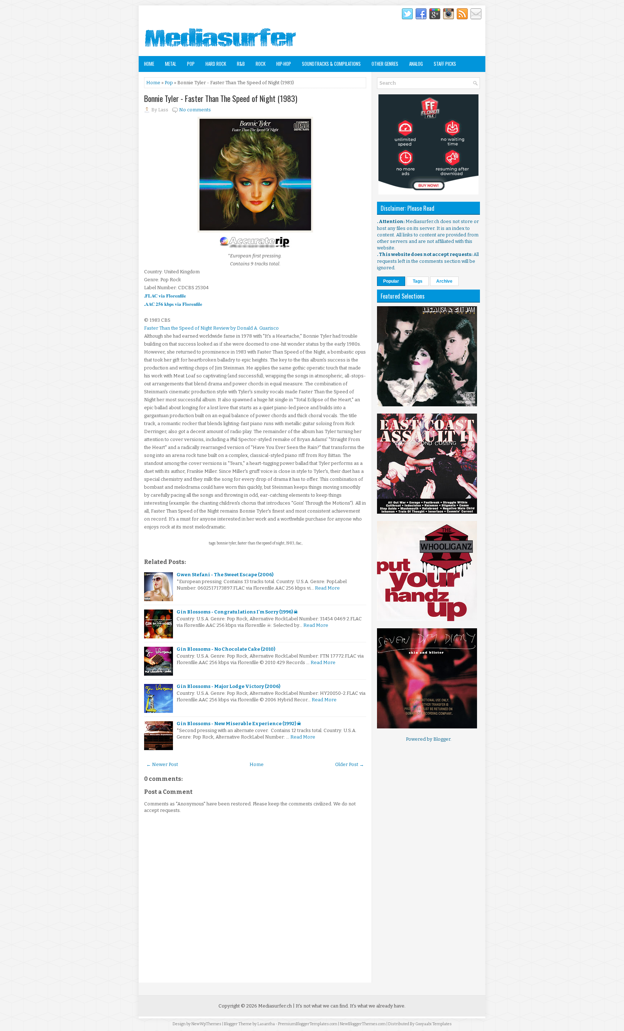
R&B (241, 63)
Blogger (441, 739)
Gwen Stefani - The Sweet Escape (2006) (225, 574)
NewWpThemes (206, 1024)
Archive (444, 281)
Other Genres (385, 63)
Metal (170, 63)
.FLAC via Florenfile (165, 295)
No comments (195, 109)
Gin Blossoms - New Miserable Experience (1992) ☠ (239, 723)
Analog (416, 63)
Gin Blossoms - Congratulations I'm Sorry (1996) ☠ (237, 612)
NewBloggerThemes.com (363, 1024)
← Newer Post (162, 764)
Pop (191, 63)
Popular (391, 281)
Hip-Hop (283, 63)
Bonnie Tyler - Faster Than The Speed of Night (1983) (220, 98)
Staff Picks (445, 63)
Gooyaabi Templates (433, 1024)
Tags (417, 281)
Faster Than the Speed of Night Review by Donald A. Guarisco (211, 328)
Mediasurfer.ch (275, 1006)
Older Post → (349, 764)
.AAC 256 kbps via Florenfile (173, 303)
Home (149, 63)
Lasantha (266, 1024)
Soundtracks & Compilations (331, 63)
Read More (327, 588)
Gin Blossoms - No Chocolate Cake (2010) (226, 649)
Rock (260, 63)
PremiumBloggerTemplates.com (307, 1024)
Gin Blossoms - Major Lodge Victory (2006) (228, 686)
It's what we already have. (378, 1006)
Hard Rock (215, 63)
